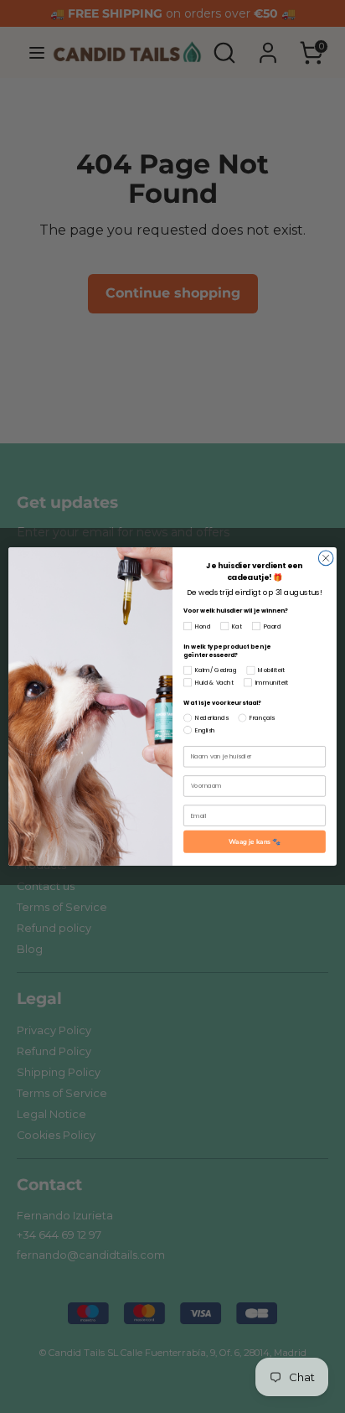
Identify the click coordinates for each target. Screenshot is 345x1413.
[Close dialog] (325, 558)
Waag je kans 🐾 (255, 841)
